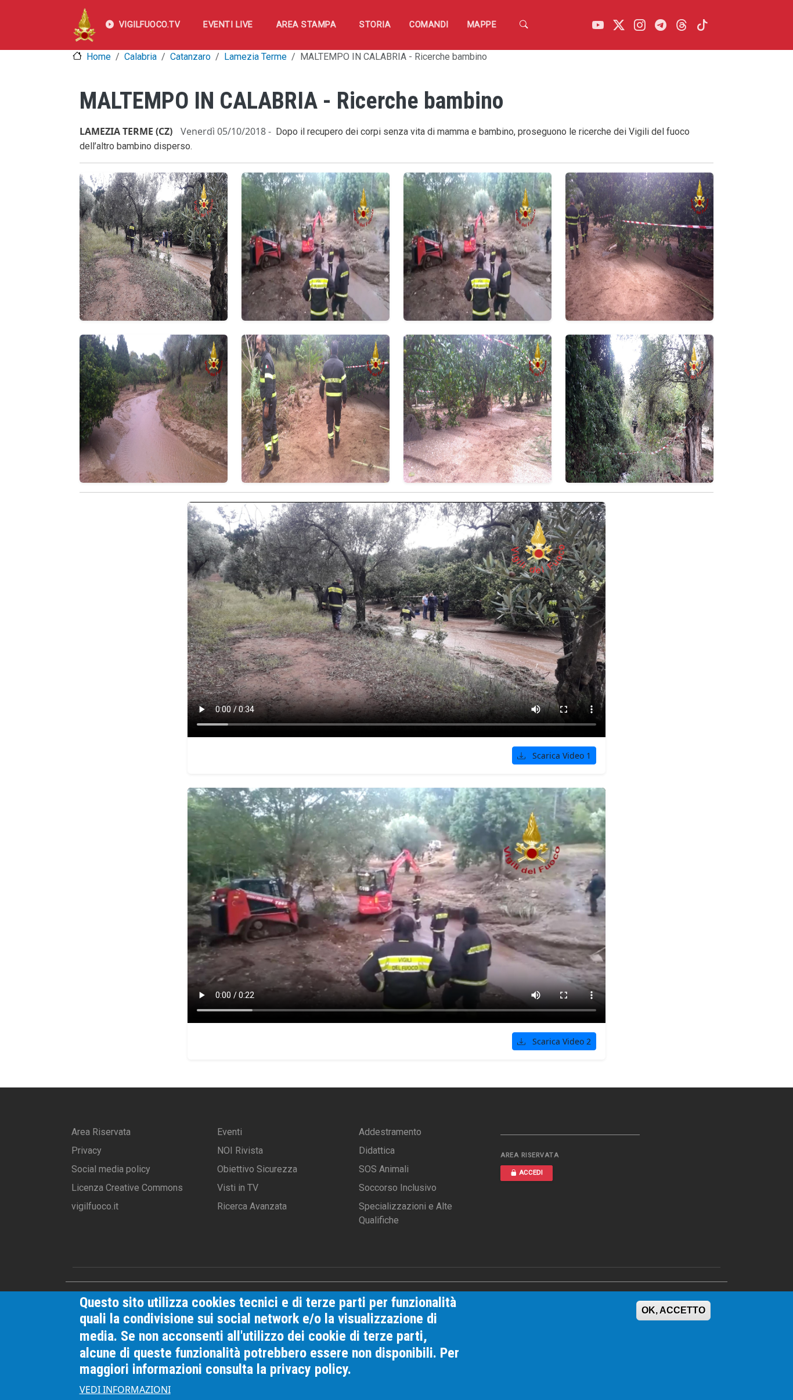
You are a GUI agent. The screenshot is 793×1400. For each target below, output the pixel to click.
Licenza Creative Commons (127, 1187)
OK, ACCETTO (673, 1310)
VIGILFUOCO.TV (150, 25)
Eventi (229, 1131)
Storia (375, 25)
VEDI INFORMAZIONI (125, 1389)
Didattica (377, 1150)
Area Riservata (101, 1131)
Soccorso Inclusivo (398, 1187)
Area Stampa (306, 25)
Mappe (482, 25)
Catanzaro (190, 56)
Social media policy (110, 1169)
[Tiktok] (702, 25)
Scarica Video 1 (560, 755)
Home (98, 56)
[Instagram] (640, 25)
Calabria (140, 56)
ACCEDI (531, 1172)
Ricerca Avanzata (252, 1206)
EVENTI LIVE (228, 25)
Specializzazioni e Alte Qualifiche (405, 1213)
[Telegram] (661, 25)
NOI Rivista (240, 1150)
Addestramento (390, 1131)
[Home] (84, 25)
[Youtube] (598, 25)
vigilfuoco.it (94, 1206)
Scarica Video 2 (560, 1041)
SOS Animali (384, 1169)
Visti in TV (237, 1187)
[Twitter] (619, 25)
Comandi (429, 25)
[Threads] (681, 25)
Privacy (86, 1150)
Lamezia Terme (255, 56)
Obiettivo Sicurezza (257, 1169)
